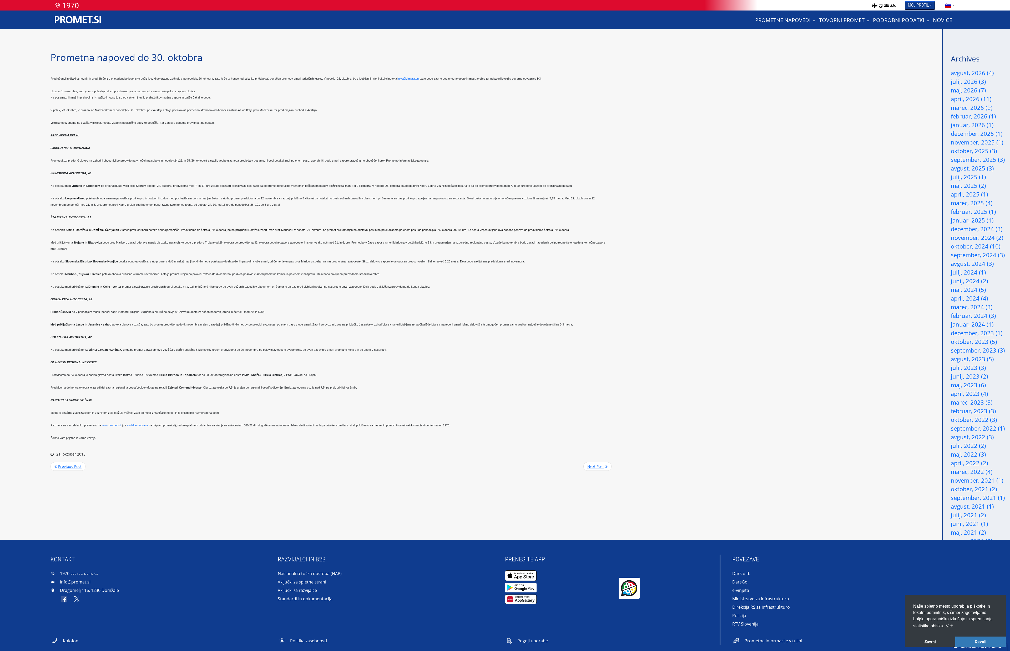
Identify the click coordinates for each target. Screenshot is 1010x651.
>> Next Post (597, 466)
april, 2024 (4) (969, 298)
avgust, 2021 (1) (972, 506)
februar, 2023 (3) (973, 411)
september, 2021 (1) (978, 498)
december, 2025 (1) (977, 133)
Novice (942, 20)
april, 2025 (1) (969, 194)
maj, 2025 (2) (968, 185)
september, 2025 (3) (978, 159)
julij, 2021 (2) (968, 515)
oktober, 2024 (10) (976, 246)
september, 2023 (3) (978, 350)
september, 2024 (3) (978, 255)
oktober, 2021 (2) (974, 489)
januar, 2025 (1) (972, 220)
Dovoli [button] (980, 641)
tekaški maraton (408, 78)
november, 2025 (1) (977, 142)
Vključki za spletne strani (302, 582)
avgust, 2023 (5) (972, 359)
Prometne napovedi (783, 20)
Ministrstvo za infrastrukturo (760, 599)
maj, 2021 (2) (968, 532)
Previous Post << (67, 466)
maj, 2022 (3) (968, 454)
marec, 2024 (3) (972, 307)
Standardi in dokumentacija (305, 599)
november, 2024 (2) (977, 237)
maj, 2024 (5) (968, 289)
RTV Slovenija (745, 624)
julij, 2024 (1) (968, 272)
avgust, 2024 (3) (972, 263)
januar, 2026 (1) (972, 125)
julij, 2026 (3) (968, 81)
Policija (739, 615)
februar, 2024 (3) (973, 315)
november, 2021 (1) (977, 480)
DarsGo (740, 582)
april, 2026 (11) (971, 99)
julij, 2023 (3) (968, 367)
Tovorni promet (842, 20)
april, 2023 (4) (969, 393)
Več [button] (949, 626)
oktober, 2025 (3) (974, 151)
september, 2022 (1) (978, 428)
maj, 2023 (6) (968, 385)
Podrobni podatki (898, 20)
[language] (948, 5)
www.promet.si (111, 425)
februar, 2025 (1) (973, 211)
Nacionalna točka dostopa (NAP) (310, 573)
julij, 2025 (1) (968, 177)
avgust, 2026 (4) (972, 73)
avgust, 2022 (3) (972, 437)
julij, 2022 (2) (968, 446)
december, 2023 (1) (977, 333)
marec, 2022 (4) (972, 472)
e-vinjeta (740, 590)
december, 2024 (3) (977, 229)
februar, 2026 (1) (973, 116)
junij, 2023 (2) (969, 376)
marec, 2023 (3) (972, 402)
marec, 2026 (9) (972, 107)
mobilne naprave (138, 425)
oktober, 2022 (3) (974, 419)
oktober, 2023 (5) (974, 341)
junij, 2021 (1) (969, 524)
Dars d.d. (741, 573)
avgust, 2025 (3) (972, 168)
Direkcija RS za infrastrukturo (761, 607)
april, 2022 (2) (969, 463)
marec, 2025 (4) (972, 203)
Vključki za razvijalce (297, 590)
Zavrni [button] (930, 641)
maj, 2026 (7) (968, 90)
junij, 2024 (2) (969, 281)
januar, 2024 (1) (972, 324)
